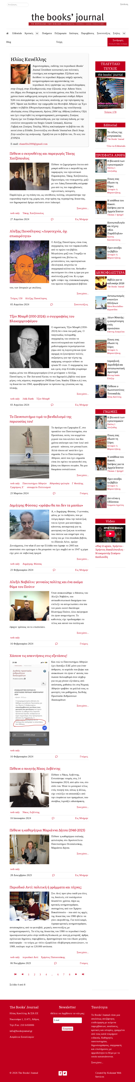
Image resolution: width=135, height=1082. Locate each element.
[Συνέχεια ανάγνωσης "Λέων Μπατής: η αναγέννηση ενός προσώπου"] (101, 324)
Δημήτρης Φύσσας (32, 563)
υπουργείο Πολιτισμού (39, 487)
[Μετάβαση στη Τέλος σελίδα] (83, 974)
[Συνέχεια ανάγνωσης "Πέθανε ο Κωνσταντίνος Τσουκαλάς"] (101, 391)
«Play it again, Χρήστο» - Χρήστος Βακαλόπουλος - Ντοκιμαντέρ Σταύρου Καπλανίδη (110, 551)
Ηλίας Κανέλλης (114, 397)
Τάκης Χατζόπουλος (33, 213)
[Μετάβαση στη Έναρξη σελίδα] (15, 974)
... (52, 974)
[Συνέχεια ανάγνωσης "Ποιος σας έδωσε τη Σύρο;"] (101, 185)
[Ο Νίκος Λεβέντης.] (30, 791)
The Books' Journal (115, 139)
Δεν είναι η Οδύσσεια (113, 500)
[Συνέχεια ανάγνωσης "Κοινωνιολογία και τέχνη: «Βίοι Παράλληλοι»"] (101, 230)
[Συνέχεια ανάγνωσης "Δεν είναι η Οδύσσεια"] (101, 501)
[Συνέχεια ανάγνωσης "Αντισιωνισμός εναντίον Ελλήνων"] (101, 302)
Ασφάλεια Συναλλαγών (22, 1037)
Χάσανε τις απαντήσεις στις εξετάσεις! (38, 655)
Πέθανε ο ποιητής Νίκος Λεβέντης (35, 768)
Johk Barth (28, 398)
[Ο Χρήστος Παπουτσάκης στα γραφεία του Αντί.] (30, 907)
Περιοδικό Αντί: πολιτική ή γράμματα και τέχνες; (46, 887)
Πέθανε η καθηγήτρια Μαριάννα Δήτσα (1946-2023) (47, 830)
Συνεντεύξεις (81, 304)
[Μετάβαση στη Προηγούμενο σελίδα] (22, 974)
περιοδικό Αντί (30, 957)
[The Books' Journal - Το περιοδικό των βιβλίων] (67, 18)
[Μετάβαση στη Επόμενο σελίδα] (76, 974)
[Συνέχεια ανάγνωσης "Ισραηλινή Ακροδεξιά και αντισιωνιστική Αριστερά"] (101, 369)
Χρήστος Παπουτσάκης (53, 957)
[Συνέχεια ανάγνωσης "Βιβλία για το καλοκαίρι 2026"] (101, 282)
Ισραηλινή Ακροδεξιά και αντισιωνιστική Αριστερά (116, 366)
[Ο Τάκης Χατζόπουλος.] (30, 177)
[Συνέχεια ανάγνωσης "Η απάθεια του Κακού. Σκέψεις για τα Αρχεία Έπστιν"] (101, 207)
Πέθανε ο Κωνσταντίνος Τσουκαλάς (115, 389)
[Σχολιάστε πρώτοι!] (52, 219)
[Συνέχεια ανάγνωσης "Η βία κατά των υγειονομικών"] (101, 165)
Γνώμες (84, 493)
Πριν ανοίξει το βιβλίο (114, 249)
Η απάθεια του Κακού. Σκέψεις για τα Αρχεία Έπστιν (115, 205)
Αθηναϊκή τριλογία (59, 483)
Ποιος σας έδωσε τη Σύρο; (113, 182)
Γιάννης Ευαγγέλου (116, 332)
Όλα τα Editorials (116, 146)
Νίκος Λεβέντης (31, 812)
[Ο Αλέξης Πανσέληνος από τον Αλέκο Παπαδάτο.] (30, 262)
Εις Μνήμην (81, 219)
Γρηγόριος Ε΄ (17, 487)
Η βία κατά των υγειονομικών (116, 162)
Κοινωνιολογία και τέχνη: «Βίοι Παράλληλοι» (116, 228)
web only (15, 213)
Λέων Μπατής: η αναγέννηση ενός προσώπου (115, 322)
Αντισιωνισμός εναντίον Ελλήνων (115, 299)
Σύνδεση (124, 4)
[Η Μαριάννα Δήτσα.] (30, 850)
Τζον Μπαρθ (43, 398)
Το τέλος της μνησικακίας (114, 134)
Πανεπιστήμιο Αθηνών (35, 483)
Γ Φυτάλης (77, 483)
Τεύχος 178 (110, 112)
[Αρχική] (9, 33)
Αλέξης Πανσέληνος (36, 298)
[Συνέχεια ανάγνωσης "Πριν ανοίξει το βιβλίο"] (101, 252)
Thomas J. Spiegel (115, 215)
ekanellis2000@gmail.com (33, 143)
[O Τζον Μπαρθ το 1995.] (30, 347)
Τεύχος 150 (16, 298)
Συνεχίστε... (83, 208)
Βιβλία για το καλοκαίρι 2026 (115, 281)
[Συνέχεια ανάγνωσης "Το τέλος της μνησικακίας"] (101, 135)
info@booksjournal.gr (21, 1031)
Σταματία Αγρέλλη (115, 505)
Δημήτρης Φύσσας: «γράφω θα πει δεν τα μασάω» (46, 505)
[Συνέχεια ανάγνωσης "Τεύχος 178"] (110, 90)
